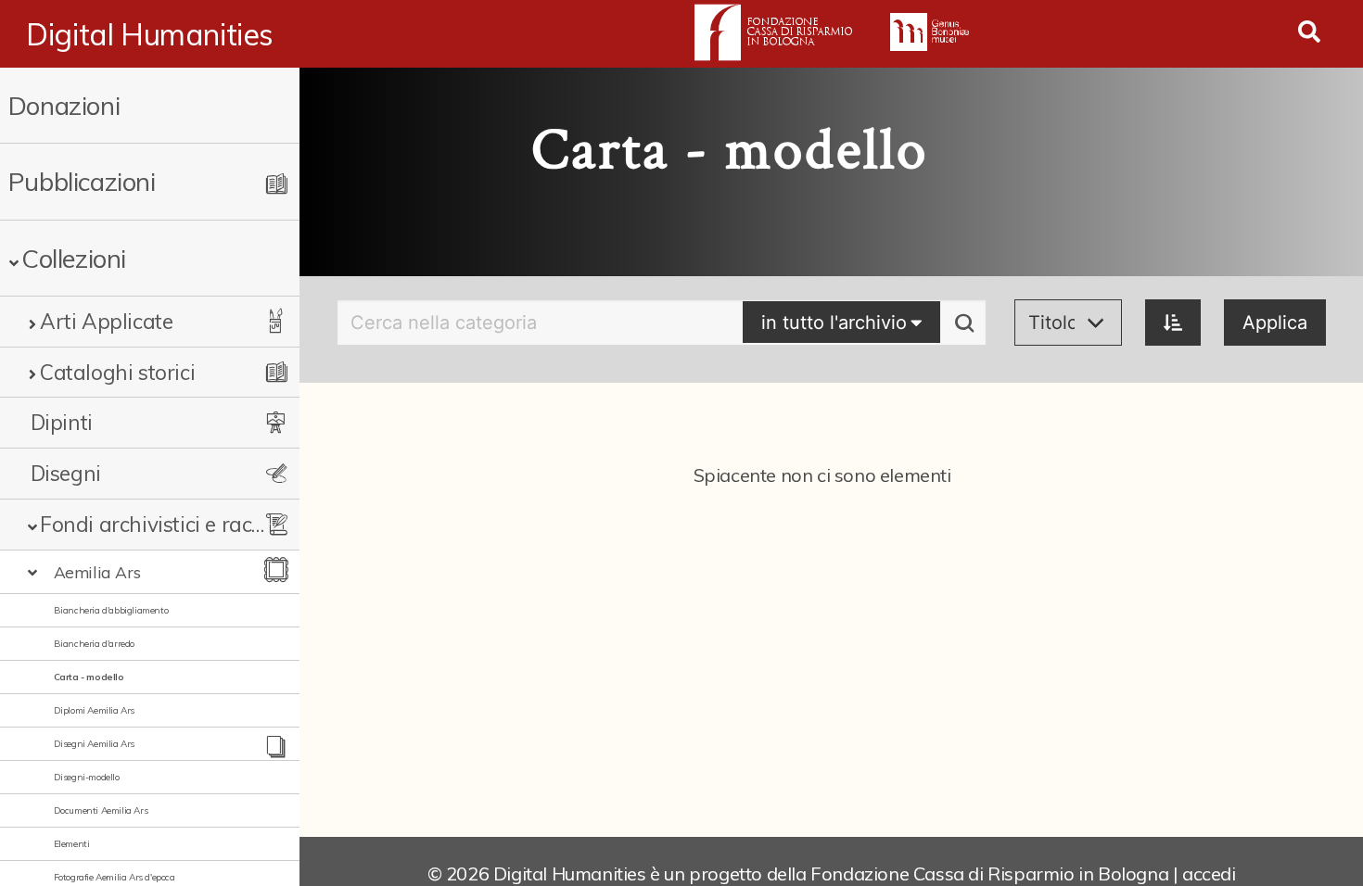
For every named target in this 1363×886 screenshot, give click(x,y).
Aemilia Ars (97, 572)
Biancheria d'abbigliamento (111, 610)
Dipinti (62, 422)
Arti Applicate (106, 321)
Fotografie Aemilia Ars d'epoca (114, 877)
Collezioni (73, 258)
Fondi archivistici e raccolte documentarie (155, 524)
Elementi (72, 844)
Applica (1274, 322)
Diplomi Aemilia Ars (94, 710)
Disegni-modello (87, 777)
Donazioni (64, 105)
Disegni (66, 473)
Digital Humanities (150, 34)
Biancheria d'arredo (94, 644)
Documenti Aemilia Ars (101, 810)
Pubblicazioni (82, 181)
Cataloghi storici (117, 372)
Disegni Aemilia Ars (94, 744)
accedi (1209, 873)
